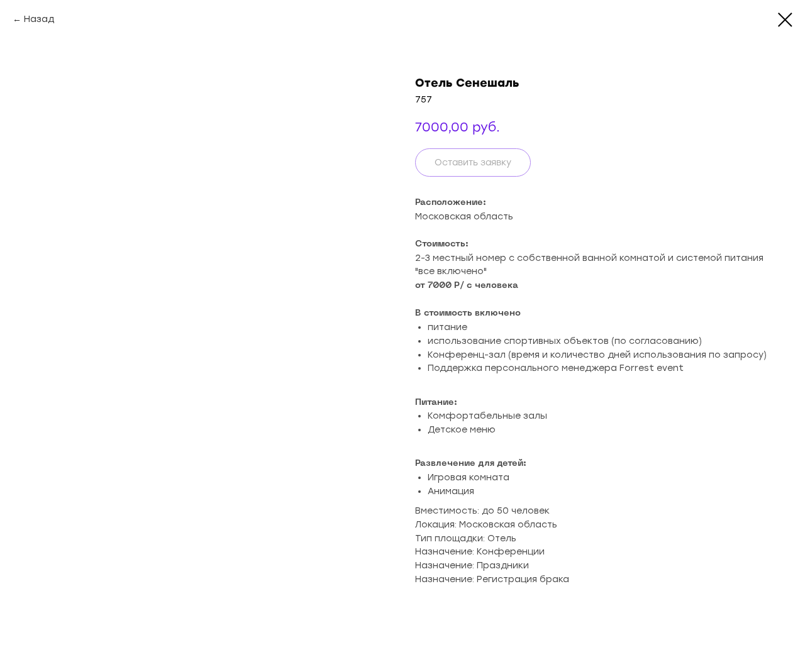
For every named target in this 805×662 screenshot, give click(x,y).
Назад (39, 19)
